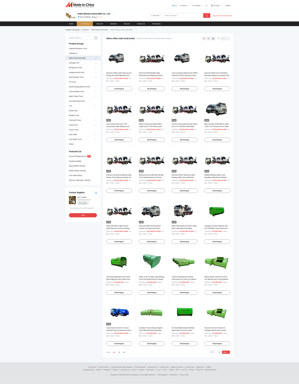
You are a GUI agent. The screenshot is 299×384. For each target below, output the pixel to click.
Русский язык (125, 370)
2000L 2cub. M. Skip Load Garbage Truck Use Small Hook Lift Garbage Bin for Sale (151, 279)
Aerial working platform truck (79, 87)
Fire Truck (72, 82)
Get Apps (216, 5)
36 (119, 352)
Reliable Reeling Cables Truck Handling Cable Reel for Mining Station (215, 177)
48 (124, 352)
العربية (158, 370)
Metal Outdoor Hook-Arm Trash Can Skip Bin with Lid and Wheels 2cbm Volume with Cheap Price (216, 279)
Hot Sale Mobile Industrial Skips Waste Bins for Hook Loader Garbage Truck (183, 330)
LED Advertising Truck (77, 101)
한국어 (165, 370)
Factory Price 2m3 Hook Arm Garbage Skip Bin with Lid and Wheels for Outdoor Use (215, 330)
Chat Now (84, 203)
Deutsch (141, 370)
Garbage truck (74, 63)
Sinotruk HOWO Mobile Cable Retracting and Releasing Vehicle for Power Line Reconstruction (150, 75)
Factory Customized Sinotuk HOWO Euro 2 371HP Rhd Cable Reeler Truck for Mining (184, 126)
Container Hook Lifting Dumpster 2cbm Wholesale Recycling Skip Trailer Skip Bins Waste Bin (151, 330)
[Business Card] (96, 192)
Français (115, 370)
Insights (208, 367)
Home (71, 24)
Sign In (174, 5)
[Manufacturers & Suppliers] (80, 4)
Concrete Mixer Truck (76, 91)
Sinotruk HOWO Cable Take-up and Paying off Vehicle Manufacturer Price (118, 75)
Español (98, 370)
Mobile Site (200, 367)
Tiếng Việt (199, 370)
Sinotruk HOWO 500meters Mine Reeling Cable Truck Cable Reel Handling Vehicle (183, 177)
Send (83, 215)
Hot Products (92, 367)
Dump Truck (73, 110)
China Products (104, 367)
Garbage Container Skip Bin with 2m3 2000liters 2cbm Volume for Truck (216, 228)
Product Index (189, 367)
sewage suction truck (76, 72)
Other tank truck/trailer (77, 58)
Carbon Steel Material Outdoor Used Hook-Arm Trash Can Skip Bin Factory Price (184, 279)
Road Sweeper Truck (76, 77)
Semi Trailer (73, 134)
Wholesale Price (153, 367)
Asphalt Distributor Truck (78, 48)
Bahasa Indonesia (210, 370)
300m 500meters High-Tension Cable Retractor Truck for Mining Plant (118, 228)
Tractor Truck (73, 130)
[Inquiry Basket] (206, 5)
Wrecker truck (74, 115)
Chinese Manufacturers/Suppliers (121, 367)
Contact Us (141, 24)
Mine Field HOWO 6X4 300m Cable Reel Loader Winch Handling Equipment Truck (184, 228)
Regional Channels (177, 367)
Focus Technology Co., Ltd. (134, 375)
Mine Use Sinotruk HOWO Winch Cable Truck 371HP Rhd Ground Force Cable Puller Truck (150, 126)
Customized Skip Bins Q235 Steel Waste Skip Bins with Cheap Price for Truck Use (118, 279)
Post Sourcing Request (223, 15)
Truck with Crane (75, 120)
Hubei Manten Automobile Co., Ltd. (94, 13)
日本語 (171, 370)
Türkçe (191, 370)
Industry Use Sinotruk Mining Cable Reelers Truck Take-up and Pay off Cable (118, 177)
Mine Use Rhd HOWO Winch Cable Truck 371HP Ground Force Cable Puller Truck (216, 126)
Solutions (113, 24)
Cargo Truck (73, 125)
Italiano (134, 370)
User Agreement (163, 375)
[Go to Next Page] (228, 38)
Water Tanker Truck (76, 96)
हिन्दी (177, 370)
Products (86, 24)
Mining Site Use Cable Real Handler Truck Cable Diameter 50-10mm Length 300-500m (151, 177)
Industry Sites (164, 367)
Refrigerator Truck (75, 67)
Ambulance (73, 53)
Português (107, 370)
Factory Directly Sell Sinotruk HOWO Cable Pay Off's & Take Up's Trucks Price (185, 75)
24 (114, 352)
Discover (127, 24)
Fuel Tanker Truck (75, 139)
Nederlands (150, 370)
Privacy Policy (184, 375)
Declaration (173, 375)
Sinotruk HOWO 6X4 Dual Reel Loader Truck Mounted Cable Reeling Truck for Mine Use (149, 228)
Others (71, 144)
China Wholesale (140, 367)
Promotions (156, 24)
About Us (99, 24)
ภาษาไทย (184, 370)
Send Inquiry (119, 89)
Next (225, 352)
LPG (70, 106)
